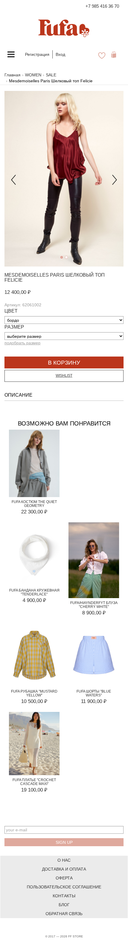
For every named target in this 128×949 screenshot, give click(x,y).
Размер (14, 327)
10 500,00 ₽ (34, 701)
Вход (60, 54)
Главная (12, 74)
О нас (64, 860)
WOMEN (33, 74)
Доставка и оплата (64, 869)
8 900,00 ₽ (94, 613)
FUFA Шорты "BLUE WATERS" (94, 693)
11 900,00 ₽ (94, 701)
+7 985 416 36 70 (102, 6)
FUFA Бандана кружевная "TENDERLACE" (34, 592)
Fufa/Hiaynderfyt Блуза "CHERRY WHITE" (94, 605)
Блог (64, 904)
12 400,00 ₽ (17, 292)
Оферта (64, 878)
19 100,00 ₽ (34, 790)
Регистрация (37, 54)
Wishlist (64, 375)
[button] (13, 179)
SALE (51, 74)
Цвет (11, 310)
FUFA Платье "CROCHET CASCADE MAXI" (34, 782)
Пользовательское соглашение (64, 887)
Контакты (64, 895)
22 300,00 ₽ (34, 512)
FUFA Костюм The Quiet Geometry (34, 504)
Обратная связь (64, 913)
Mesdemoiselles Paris (34, 275)
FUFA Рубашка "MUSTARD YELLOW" (34, 693)
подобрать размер (22, 342)
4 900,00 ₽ (34, 600)
